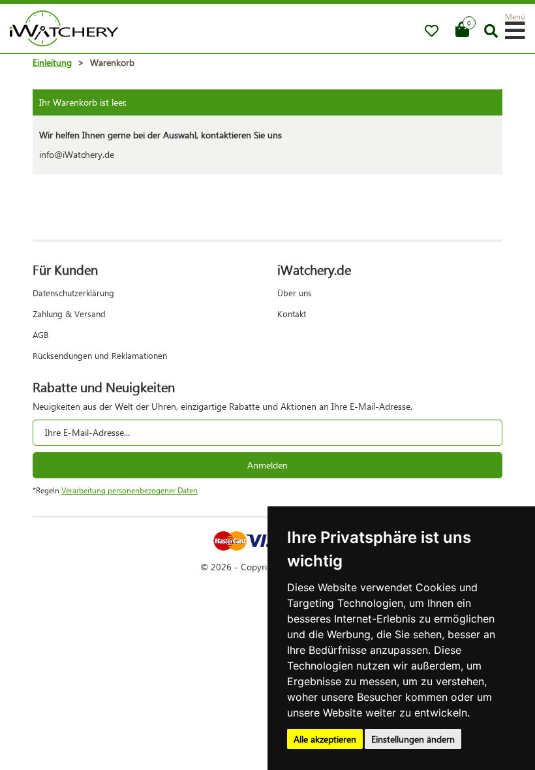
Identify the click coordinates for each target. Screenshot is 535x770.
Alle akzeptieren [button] (325, 739)
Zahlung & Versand (69, 313)
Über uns (294, 292)
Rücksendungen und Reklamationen (100, 355)
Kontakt (291, 313)
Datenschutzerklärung (73, 292)
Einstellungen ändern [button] (413, 739)
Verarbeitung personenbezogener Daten (129, 490)
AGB (40, 334)
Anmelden (267, 465)
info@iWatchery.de (76, 154)
